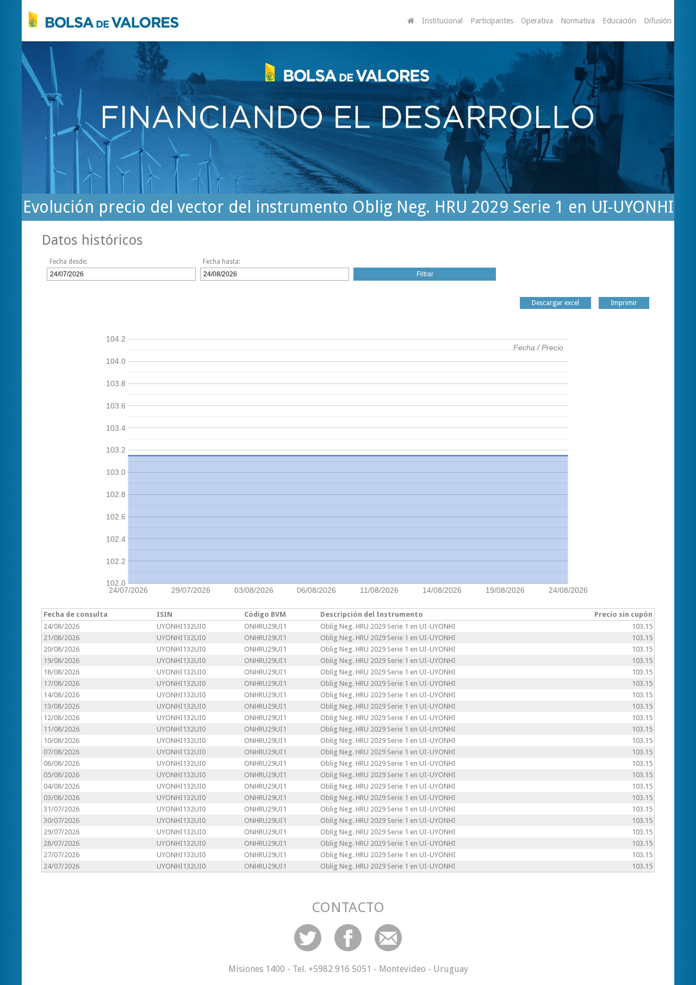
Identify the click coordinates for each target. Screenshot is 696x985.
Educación (619, 20)
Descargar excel (555, 303)
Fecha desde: (68, 261)
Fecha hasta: (221, 261)
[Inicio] (100, 19)
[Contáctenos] (388, 937)
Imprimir (624, 303)
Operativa (537, 20)
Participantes (491, 20)
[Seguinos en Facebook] (348, 937)
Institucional (442, 20)
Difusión (658, 20)
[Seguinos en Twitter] (307, 937)
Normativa (578, 20)
